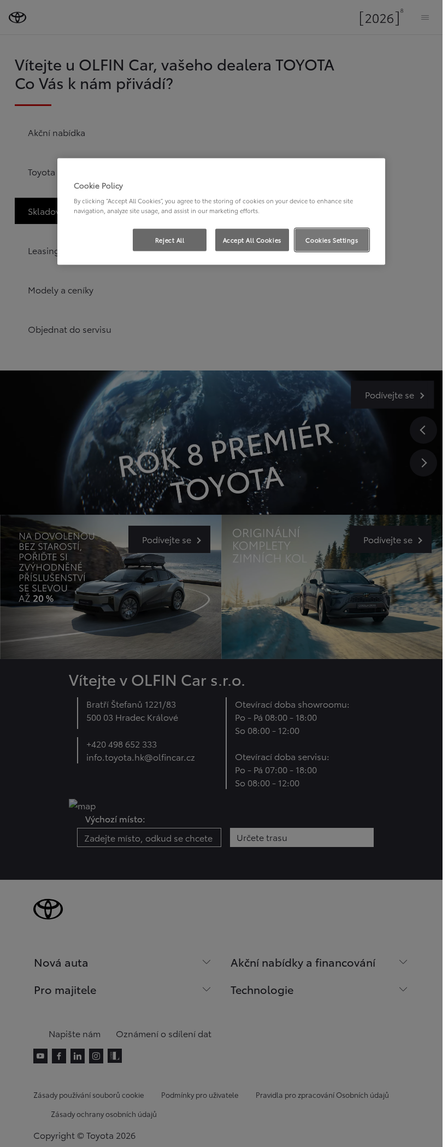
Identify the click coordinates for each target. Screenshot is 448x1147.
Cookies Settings (331, 239)
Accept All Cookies (252, 239)
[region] (221, 211)
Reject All (170, 239)
